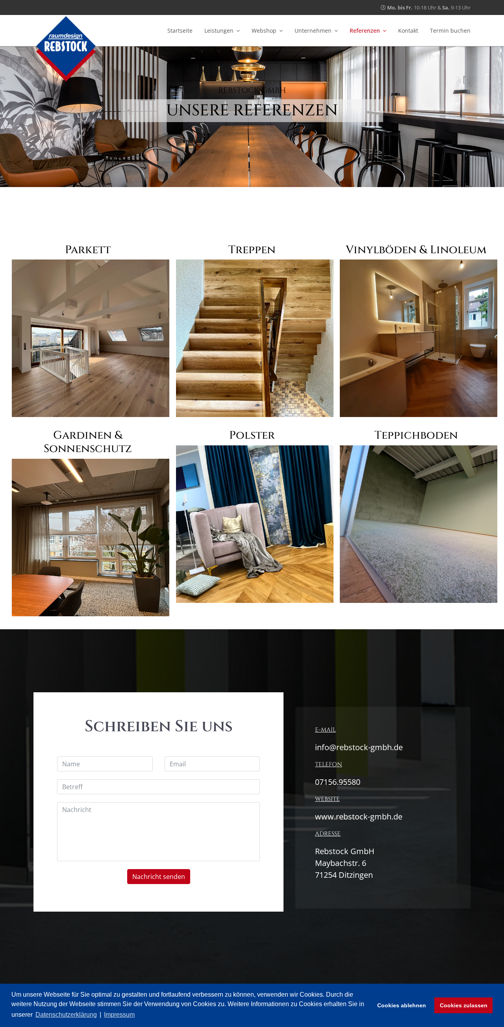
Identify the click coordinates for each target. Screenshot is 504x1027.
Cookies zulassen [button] (463, 1005)
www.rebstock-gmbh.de (358, 816)
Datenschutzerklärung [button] (66, 1014)
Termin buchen (450, 30)
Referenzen (365, 30)
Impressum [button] (119, 1014)
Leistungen (218, 30)
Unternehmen (313, 30)
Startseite (180, 30)
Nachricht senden (158, 876)
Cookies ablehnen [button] (401, 1005)
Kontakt (408, 30)
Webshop (264, 30)
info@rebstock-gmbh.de (359, 747)
